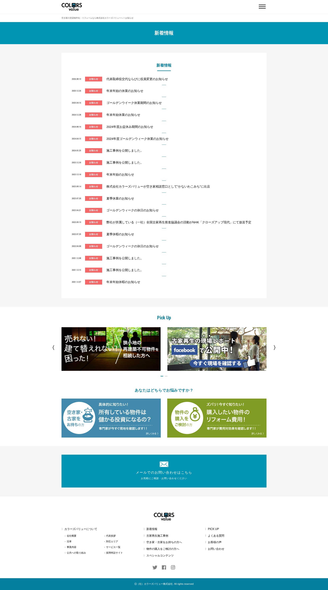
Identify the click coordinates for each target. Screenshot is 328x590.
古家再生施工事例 (157, 535)
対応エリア (112, 541)
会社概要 (71, 535)
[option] (111, 349)
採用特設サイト (114, 552)
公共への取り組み (76, 552)
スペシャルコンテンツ (160, 555)
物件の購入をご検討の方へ (162, 548)
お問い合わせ (216, 548)
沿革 (69, 541)
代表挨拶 (111, 535)
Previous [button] (52, 347)
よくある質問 (216, 535)
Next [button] (275, 347)
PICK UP (213, 529)
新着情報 (151, 529)
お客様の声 (215, 542)
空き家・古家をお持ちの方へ (164, 542)
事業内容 (71, 547)
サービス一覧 (113, 547)
